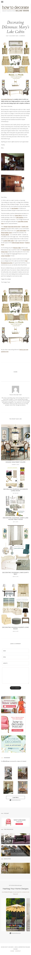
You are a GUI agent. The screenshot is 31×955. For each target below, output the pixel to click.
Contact (18, 951)
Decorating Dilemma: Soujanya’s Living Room (15, 490)
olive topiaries (19, 217)
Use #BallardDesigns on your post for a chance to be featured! (13, 761)
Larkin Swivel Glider (21, 230)
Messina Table (17, 248)
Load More (12, 798)
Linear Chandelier (5, 256)
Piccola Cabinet (5, 234)
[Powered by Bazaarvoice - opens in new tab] (15, 800)
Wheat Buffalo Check (6, 232)
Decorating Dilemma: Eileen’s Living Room (15, 628)
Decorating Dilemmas (6, 99)
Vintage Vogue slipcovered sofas (12, 226)
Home (12, 951)
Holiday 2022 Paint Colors (15, 462)
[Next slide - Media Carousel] (28, 914)
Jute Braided (15, 208)
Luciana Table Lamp (8, 240)
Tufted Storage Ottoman (17, 242)
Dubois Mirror (18, 215)
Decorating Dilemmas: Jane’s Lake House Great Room (15, 518)
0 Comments (22, 35)
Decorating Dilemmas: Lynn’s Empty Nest (15, 573)
